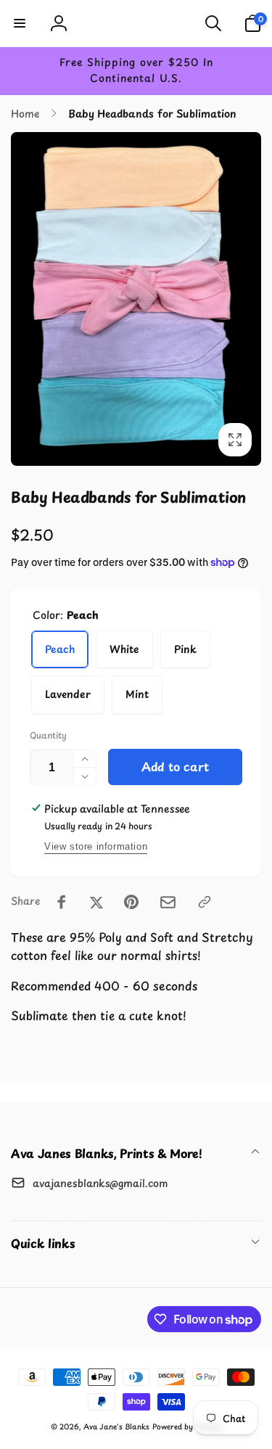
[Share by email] (168, 902)
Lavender (68, 694)
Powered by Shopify (187, 1426)
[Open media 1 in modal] (136, 299)
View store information (95, 846)
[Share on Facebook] (61, 902)
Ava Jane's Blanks (116, 1426)
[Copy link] (204, 902)
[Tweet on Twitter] (96, 902)
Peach (60, 649)
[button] (20, 23)
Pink (185, 649)
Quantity (48, 735)
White (124, 649)
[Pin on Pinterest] (131, 902)
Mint (137, 694)
